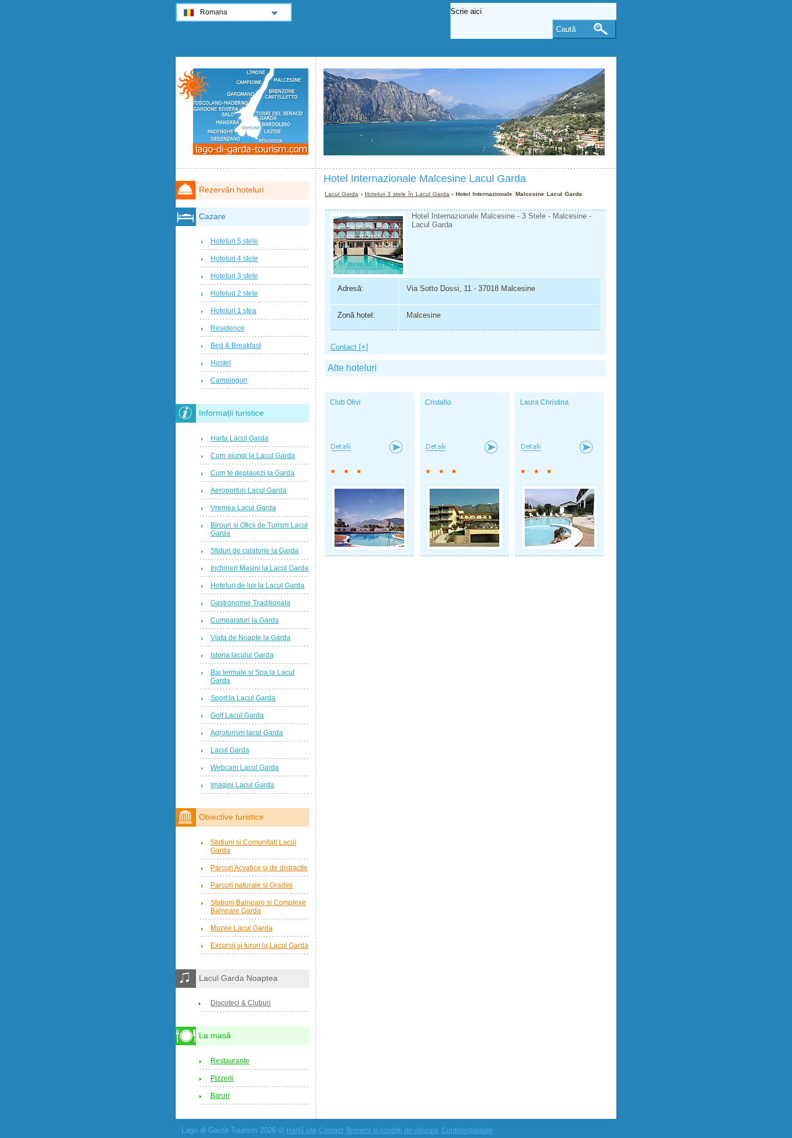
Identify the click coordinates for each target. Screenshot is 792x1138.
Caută (566, 29)
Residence (227, 328)
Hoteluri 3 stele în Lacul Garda (407, 194)
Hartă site (301, 1130)
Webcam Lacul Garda (244, 767)
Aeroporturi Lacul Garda (248, 490)
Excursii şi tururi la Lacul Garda (259, 945)
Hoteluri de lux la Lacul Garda (257, 585)
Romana (213, 12)
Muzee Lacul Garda (241, 928)
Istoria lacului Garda (242, 655)
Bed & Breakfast (235, 345)
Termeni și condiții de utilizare (392, 1130)
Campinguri (229, 380)
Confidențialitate (467, 1130)
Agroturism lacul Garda (246, 733)
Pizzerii (222, 1078)
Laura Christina (544, 402)
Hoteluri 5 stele (234, 241)
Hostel (220, 363)
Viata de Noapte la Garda (250, 638)
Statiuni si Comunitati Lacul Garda (253, 846)
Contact (331, 1130)
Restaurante (229, 1061)
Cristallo (438, 402)
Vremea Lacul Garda (243, 508)
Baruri (220, 1096)
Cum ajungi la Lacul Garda (252, 456)
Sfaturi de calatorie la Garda (254, 551)
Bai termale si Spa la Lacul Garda (252, 676)
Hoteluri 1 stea (233, 311)
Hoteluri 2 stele (234, 293)
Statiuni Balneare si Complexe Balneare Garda (258, 907)
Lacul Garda (341, 194)
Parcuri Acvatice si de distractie (259, 868)
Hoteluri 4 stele (234, 258)
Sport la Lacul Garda (242, 698)
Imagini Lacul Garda (242, 785)
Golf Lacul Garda (237, 715)
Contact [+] (349, 347)
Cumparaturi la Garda (244, 620)
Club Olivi (345, 402)
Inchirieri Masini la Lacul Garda (259, 568)
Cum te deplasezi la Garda (252, 473)
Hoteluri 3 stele (234, 276)
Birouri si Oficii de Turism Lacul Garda (259, 529)
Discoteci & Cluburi (240, 1003)
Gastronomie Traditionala (250, 603)
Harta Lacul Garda (239, 438)
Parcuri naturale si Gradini (251, 885)
